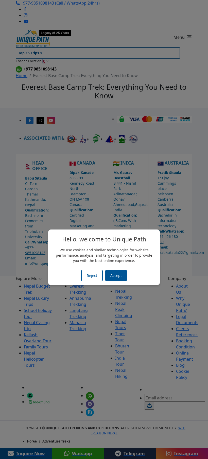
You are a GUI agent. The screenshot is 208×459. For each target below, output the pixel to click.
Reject (92, 275)
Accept (116, 275)
